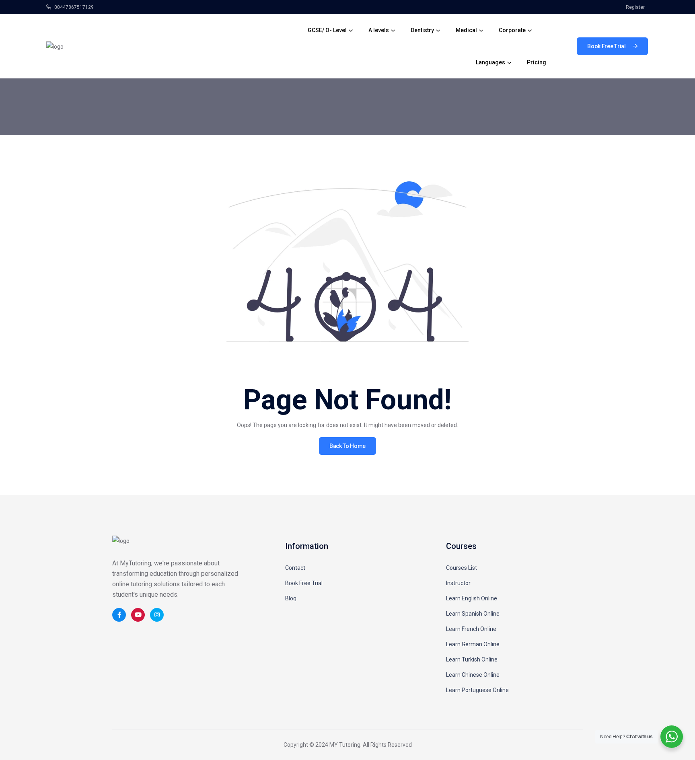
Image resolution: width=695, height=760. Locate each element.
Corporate (512, 30)
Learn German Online (473, 644)
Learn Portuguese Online (477, 690)
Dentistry (422, 30)
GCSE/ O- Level (327, 30)
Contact (295, 568)
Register (635, 7)
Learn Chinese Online (473, 675)
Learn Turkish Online (472, 659)
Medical (466, 30)
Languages (490, 62)
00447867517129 (73, 7)
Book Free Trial (304, 583)
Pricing (536, 62)
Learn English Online (471, 598)
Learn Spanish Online (473, 613)
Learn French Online (471, 629)
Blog (290, 598)
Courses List (461, 568)
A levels (378, 30)
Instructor (458, 583)
